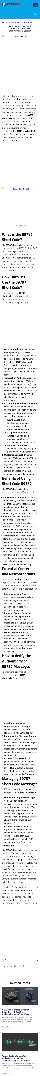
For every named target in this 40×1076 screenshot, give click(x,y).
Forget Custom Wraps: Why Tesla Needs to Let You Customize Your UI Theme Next (16, 1058)
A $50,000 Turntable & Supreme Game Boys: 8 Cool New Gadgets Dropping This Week (16, 1012)
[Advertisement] (20, 74)
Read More (6, 1027)
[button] (15, 966)
